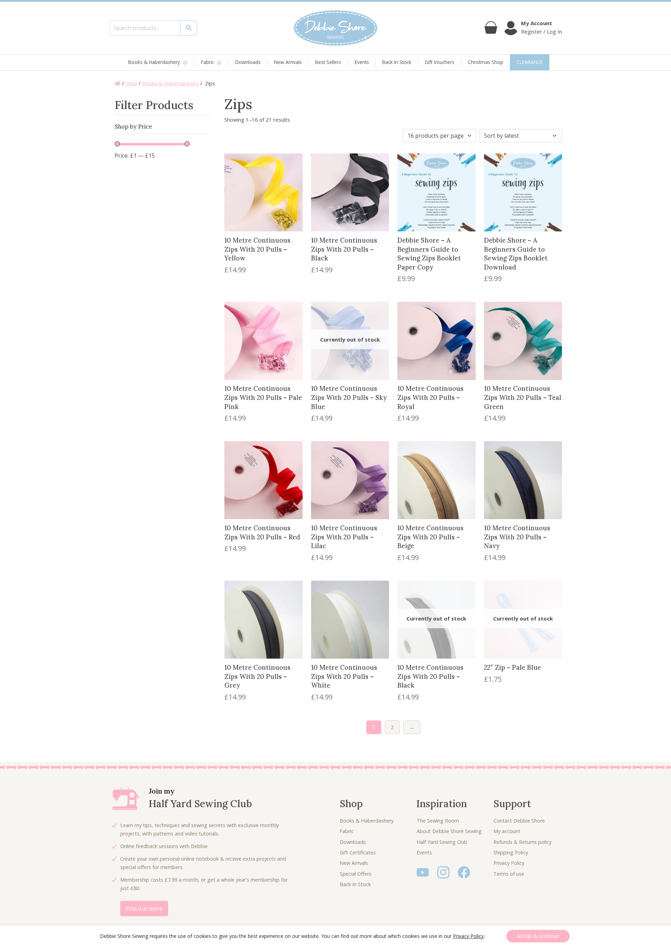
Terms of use (508, 873)
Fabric (207, 62)
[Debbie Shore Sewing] (335, 28)
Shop (131, 83)
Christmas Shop (485, 62)
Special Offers (355, 873)
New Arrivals (288, 62)
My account (506, 831)
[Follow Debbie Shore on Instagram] (443, 872)
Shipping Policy (510, 852)
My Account (536, 23)
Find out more (144, 908)
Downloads (248, 62)
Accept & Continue (538, 936)
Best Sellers (328, 62)
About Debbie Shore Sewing (449, 831)
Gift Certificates (358, 852)
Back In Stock (396, 62)
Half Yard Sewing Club (442, 842)
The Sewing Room (438, 820)
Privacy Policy (508, 863)
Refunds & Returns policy (522, 842)
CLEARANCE (530, 62)
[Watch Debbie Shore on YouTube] (423, 872)
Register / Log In (541, 31)
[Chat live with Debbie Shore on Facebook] (464, 872)
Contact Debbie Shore (519, 820)
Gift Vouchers (439, 62)
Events (362, 62)
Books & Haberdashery (154, 62)
